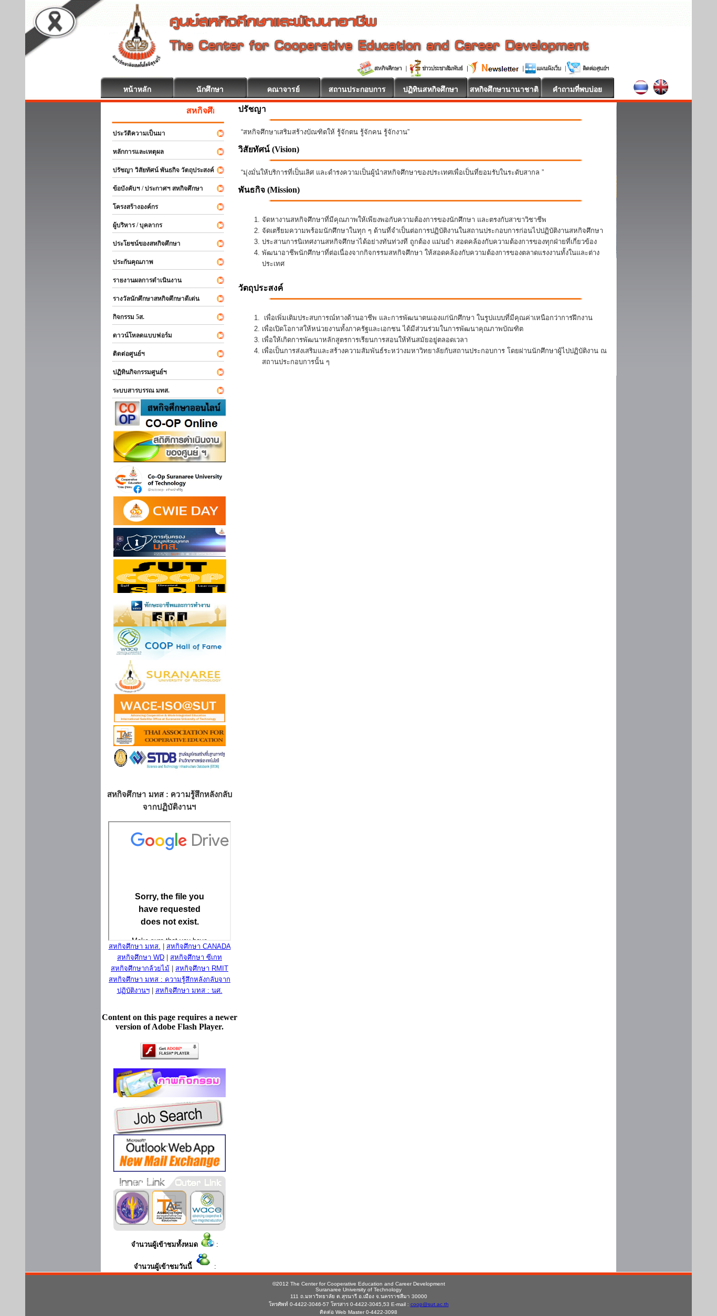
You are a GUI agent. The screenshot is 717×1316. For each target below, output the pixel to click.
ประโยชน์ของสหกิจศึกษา (142, 243)
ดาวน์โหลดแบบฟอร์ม (137, 335)
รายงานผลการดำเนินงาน (142, 280)
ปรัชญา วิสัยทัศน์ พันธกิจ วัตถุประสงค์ (158, 170)
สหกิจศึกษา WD (140, 957)
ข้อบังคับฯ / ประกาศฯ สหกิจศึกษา (153, 188)
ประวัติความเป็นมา (134, 133)
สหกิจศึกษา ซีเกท (196, 957)
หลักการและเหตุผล (133, 151)
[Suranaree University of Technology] (169, 590)
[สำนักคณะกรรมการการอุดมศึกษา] (132, 1221)
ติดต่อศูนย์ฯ (124, 353)
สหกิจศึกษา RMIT (201, 968)
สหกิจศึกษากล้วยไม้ (140, 968)
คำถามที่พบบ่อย (577, 89)
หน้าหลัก (137, 89)
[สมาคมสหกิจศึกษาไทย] (169, 1221)
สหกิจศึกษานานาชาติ (504, 89)
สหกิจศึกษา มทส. (135, 946)
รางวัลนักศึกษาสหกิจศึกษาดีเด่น (151, 298)
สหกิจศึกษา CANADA (198, 946)
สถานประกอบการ (357, 89)
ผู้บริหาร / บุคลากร (132, 225)
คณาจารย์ (283, 89)
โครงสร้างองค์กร (130, 206)
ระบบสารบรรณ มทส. (136, 390)
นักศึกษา (210, 89)
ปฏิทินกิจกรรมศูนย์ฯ (135, 372)
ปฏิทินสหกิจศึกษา (430, 89)
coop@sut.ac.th (429, 1304)
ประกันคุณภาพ (128, 262)
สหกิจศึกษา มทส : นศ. (189, 990)
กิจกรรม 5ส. (123, 317)
